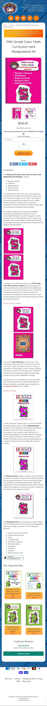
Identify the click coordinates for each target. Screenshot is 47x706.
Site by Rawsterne (24, 698)
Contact (17, 679)
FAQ (18, 681)
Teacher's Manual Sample (12, 303)
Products (11, 25)
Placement (26, 681)
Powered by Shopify (23, 700)
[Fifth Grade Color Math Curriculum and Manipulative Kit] (17, 113)
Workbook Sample (9, 391)
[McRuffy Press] (10, 8)
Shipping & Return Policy (32, 679)
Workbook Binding (23, 136)
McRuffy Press (23, 696)
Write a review (23, 654)
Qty (23, 144)
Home (5, 25)
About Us (8, 679)
